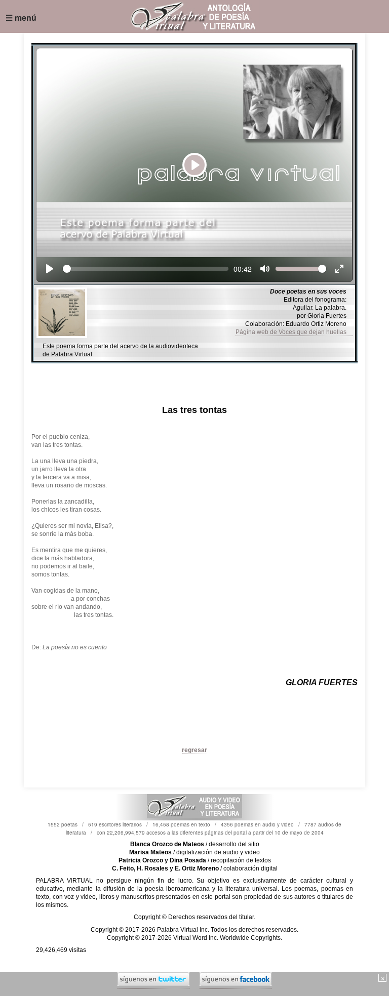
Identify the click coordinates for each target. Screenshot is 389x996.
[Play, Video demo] (50, 269)
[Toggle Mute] (265, 269)
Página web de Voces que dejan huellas (294, 332)
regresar (194, 750)
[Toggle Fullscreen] (339, 269)
